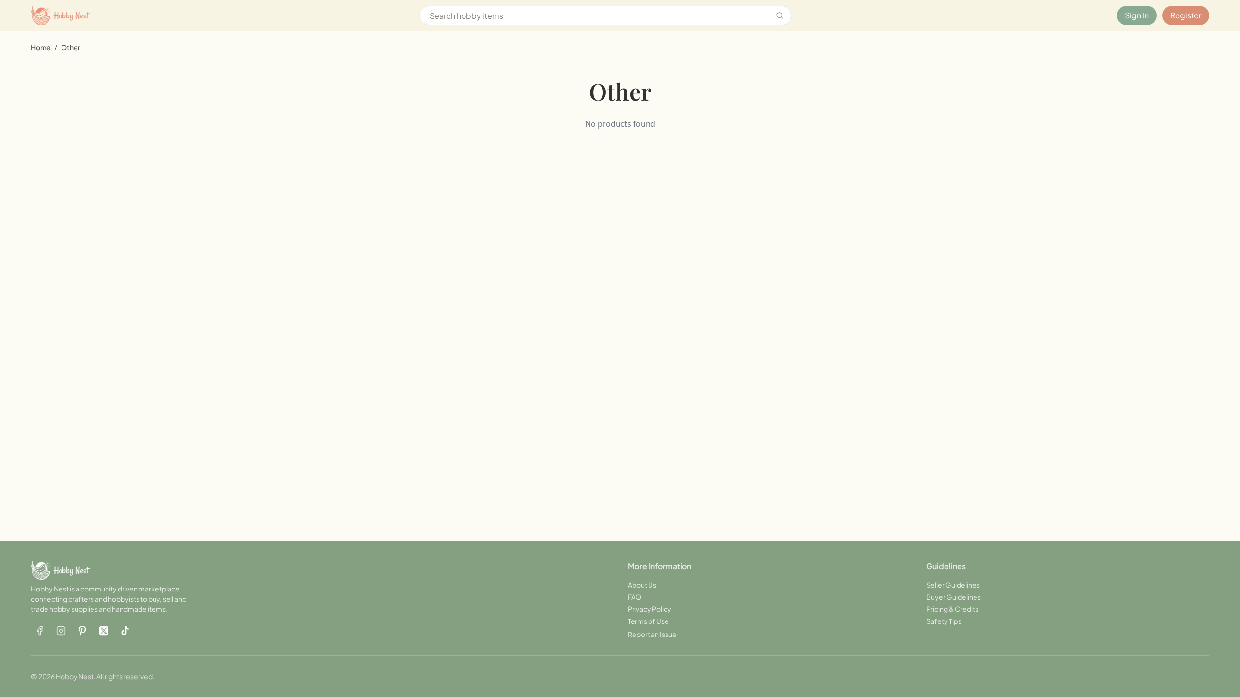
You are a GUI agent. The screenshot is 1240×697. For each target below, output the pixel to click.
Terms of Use (648, 621)
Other (70, 47)
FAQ (634, 596)
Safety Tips (943, 621)
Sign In (1137, 15)
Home (41, 47)
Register (1185, 15)
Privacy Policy (649, 609)
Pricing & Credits (952, 609)
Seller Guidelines (953, 584)
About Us (642, 584)
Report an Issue (652, 634)
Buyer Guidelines (953, 596)
